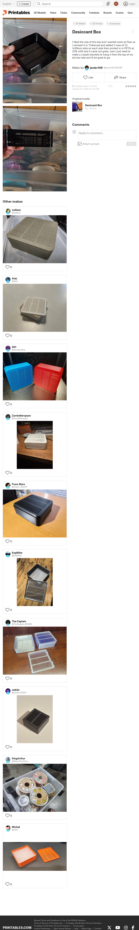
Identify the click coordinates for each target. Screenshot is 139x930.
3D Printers (97, 23)
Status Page (86, 928)
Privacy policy (78, 926)
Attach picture (91, 143)
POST (131, 143)
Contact (98, 928)
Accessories (115, 23)
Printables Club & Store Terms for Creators (52, 926)
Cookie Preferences (42, 928)
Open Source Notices (62, 928)
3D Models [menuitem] (40, 12)
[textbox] (107, 135)
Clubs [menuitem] (63, 12)
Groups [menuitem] (132, 12)
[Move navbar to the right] (134, 12)
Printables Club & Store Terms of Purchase (83, 923)
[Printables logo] (16, 13)
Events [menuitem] (120, 12)
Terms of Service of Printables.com (48, 923)
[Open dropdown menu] (133, 31)
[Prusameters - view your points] (116, 4)
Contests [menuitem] (94, 12)
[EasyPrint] (108, 4)
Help (76, 928)
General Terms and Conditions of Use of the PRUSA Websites (59, 920)
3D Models (80, 23)
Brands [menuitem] (107, 12)
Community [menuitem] (78, 12)
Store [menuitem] (53, 12)
